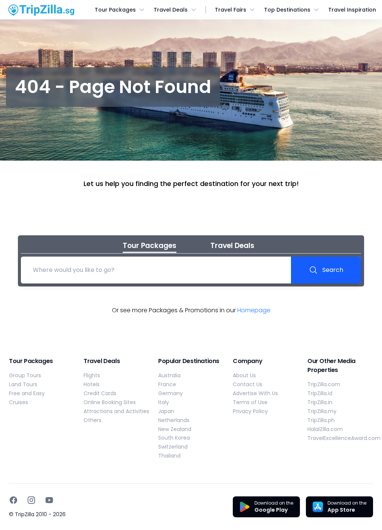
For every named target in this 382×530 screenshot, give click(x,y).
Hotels (92, 384)
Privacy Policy (250, 411)
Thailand (169, 455)
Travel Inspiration (352, 9)
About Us (244, 375)
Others (92, 420)
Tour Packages (115, 9)
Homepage (253, 310)
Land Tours (23, 384)
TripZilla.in (319, 402)
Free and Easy (27, 393)
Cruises (18, 402)
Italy (163, 402)
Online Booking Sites (110, 402)
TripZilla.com (323, 384)
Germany (170, 393)
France (167, 384)
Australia (169, 375)
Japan (166, 411)
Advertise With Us (255, 393)
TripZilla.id (319, 393)
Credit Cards (100, 393)
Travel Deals (171, 9)
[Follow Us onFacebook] (13, 500)
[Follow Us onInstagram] (31, 500)
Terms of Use (250, 402)
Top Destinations (287, 9)
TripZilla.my (321, 411)
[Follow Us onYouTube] (49, 500)
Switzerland (173, 446)
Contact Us (247, 384)
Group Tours (25, 375)
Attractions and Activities (116, 411)
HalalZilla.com (325, 429)
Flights (92, 375)
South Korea (174, 437)
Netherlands (174, 420)
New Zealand (174, 429)
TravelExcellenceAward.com (344, 438)
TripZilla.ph (321, 420)
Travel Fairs (230, 9)
